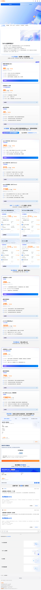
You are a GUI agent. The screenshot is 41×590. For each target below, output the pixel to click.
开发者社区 (4, 580)
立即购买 (4, 234)
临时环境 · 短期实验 (5, 422)
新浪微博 (5, 575)
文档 (1, 580)
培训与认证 (10, 580)
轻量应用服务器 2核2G (6, 469)
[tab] (10, 133)
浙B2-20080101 (10, 586)
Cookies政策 (9, 584)
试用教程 (31, 505)
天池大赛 (7, 580)
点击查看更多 (9, 536)
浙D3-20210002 (10, 587)
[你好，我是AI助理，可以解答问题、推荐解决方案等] (35, 1)
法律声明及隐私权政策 (4, 584)
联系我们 (20, 578)
